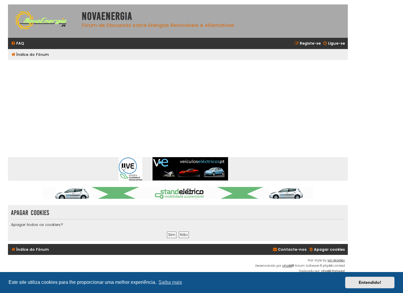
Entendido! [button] (370, 282)
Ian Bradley (336, 260)
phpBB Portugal (333, 271)
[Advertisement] (185, 104)
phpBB (287, 265)
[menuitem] (17, 44)
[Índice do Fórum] (43, 21)
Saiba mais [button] (170, 282)
